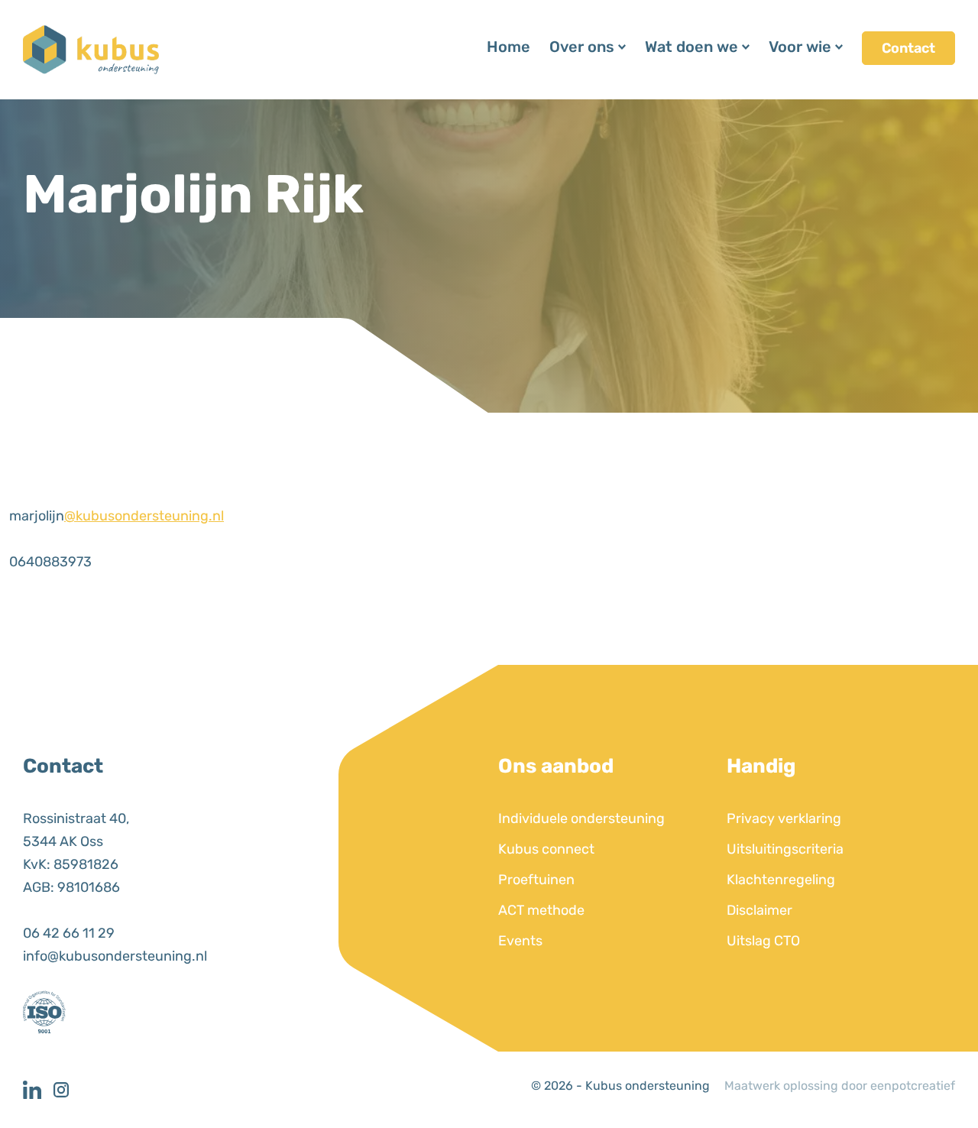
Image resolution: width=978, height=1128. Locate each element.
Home (508, 46)
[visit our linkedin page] (38, 1090)
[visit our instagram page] (64, 1090)
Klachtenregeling (781, 879)
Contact (908, 48)
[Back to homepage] (91, 49)
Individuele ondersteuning (581, 818)
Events (520, 940)
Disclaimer (759, 910)
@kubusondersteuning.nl (144, 515)
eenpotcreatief (912, 1085)
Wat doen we (691, 46)
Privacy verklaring (784, 818)
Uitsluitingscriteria (785, 849)
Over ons (581, 46)
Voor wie (800, 46)
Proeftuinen (536, 879)
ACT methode (541, 910)
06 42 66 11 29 (69, 933)
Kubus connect (546, 849)
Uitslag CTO (763, 940)
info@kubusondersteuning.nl (115, 956)
